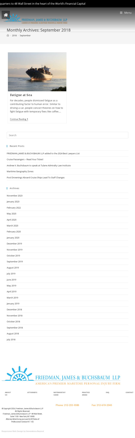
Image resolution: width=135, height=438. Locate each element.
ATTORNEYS (32, 392)
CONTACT (129, 392)
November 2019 (14, 249)
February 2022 (14, 207)
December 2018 (14, 309)
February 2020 (14, 231)
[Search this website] (67, 134)
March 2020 (12, 225)
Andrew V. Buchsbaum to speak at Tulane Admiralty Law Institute (39, 165)
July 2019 (11, 273)
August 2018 (13, 333)
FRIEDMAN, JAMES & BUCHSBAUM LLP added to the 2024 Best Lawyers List (43, 153)
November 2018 (14, 315)
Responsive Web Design (12, 431)
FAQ (107, 392)
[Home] (8, 35)
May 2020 (11, 213)
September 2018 (15, 327)
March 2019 (12, 297)
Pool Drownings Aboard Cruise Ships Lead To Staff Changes (36, 177)
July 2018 (11, 339)
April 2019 (11, 291)
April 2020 (11, 219)
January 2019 (13, 303)
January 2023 (13, 201)
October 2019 (13, 255)
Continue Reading (19, 119)
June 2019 (11, 279)
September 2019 (15, 261)
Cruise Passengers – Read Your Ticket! (25, 159)
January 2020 (13, 237)
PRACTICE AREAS (86, 393)
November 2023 (14, 195)
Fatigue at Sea (21, 95)
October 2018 (13, 321)
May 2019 (11, 285)
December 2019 (14, 243)
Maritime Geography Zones (20, 171)
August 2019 (13, 267)
